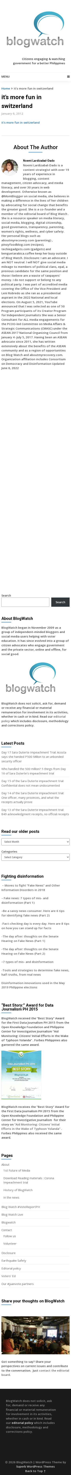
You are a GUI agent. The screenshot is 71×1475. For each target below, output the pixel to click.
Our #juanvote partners (17, 1284)
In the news (11, 1197)
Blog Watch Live (12, 1214)
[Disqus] (35, 430)
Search (6, 595)
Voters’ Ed (8, 1276)
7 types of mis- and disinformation (28, 962)
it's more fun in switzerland (20, 122)
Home (5, 88)
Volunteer (10, 1243)
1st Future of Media (16, 1170)
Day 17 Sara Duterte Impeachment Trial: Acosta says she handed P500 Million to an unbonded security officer (33, 756)
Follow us (9, 1236)
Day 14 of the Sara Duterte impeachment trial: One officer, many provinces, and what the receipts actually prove (32, 797)
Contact (6, 1230)
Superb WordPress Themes (35, 1466)
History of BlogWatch (18, 1190)
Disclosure (8, 1253)
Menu (5, 76)
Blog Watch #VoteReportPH (20, 1207)
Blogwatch (8, 1222)
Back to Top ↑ (35, 1471)
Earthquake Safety (13, 1260)
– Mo (5, 885)
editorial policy (22, 1423)
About (5, 1164)
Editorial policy (11, 1268)
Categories (9, 851)
